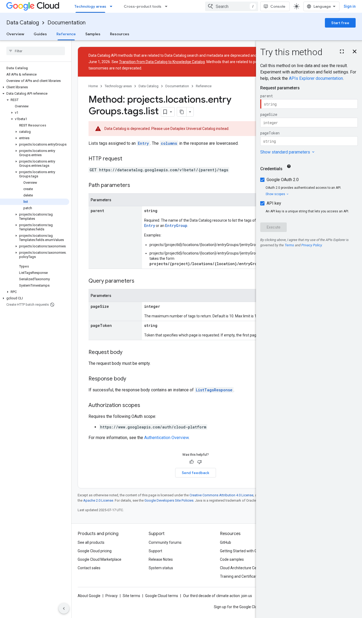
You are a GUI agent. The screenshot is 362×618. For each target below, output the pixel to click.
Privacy (111, 596)
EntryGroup (176, 225)
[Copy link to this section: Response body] (131, 379)
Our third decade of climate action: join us (217, 596)
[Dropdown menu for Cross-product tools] (167, 6)
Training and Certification (241, 576)
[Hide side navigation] (64, 608)
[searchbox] (35, 51)
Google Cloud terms (161, 596)
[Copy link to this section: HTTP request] (127, 159)
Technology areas (90, 6)
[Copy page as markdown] (182, 111)
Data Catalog (22, 22)
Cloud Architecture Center (241, 568)
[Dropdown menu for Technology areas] (112, 6)
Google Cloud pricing (95, 551)
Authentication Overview (166, 437)
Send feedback (195, 472)
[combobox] (231, 6)
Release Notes (161, 559)
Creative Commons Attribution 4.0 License (221, 495)
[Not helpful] (200, 462)
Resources (119, 34)
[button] (34, 87)
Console (277, 6)
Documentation (66, 22)
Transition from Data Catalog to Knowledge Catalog (162, 62)
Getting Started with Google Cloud (248, 551)
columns (169, 143)
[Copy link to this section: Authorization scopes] (145, 405)
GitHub (225, 542)
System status (161, 568)
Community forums (165, 542)
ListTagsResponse (214, 389)
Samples (92, 34)
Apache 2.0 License (98, 500)
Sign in (350, 6)
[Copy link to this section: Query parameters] (139, 281)
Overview (15, 34)
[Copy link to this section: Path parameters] (135, 185)
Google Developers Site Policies (168, 500)
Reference (66, 34)
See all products (91, 542)
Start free (340, 22)
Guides (40, 34)
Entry (143, 143)
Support (155, 551)
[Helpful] (192, 462)
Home (93, 86)
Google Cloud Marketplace (99, 559)
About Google (89, 596)
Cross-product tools (142, 6)
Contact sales (89, 568)
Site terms (131, 596)
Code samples (232, 559)
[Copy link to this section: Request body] (127, 352)
